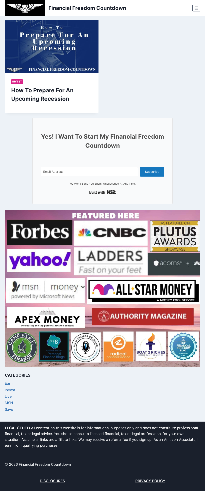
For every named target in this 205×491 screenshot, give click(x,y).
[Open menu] (196, 8)
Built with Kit (102, 192)
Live (8, 396)
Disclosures (52, 481)
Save (9, 409)
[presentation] (51, 46)
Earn (9, 383)
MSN (9, 403)
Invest (17, 81)
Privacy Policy (150, 481)
